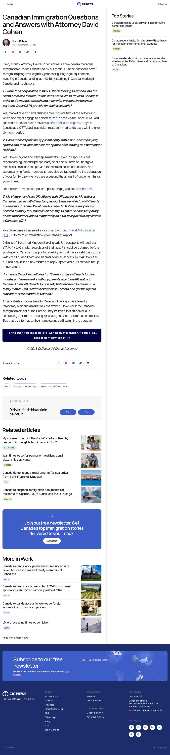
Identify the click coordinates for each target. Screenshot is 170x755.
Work (6, 579)
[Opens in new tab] (131, 727)
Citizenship (9, 447)
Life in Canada (52, 729)
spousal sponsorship (25, 386)
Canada (7, 465)
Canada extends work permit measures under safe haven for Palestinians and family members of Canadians (35, 570)
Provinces (49, 704)
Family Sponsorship (54, 709)
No (86, 412)
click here (82, 189)
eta (6, 386)
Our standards (94, 700)
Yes (68, 412)
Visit (6, 482)
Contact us (134, 696)
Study (47, 721)
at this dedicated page (61, 123)
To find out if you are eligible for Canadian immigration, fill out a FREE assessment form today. (52, 335)
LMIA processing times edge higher (25, 622)
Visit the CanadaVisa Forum (145, 710)
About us (91, 696)
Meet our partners (95, 712)
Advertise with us (95, 717)
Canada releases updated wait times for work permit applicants (138, 24)
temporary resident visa (54, 386)
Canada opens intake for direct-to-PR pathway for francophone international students (139, 42)
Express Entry (51, 696)
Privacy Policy (161, 747)
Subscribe (163, 4)
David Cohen (19, 41)
